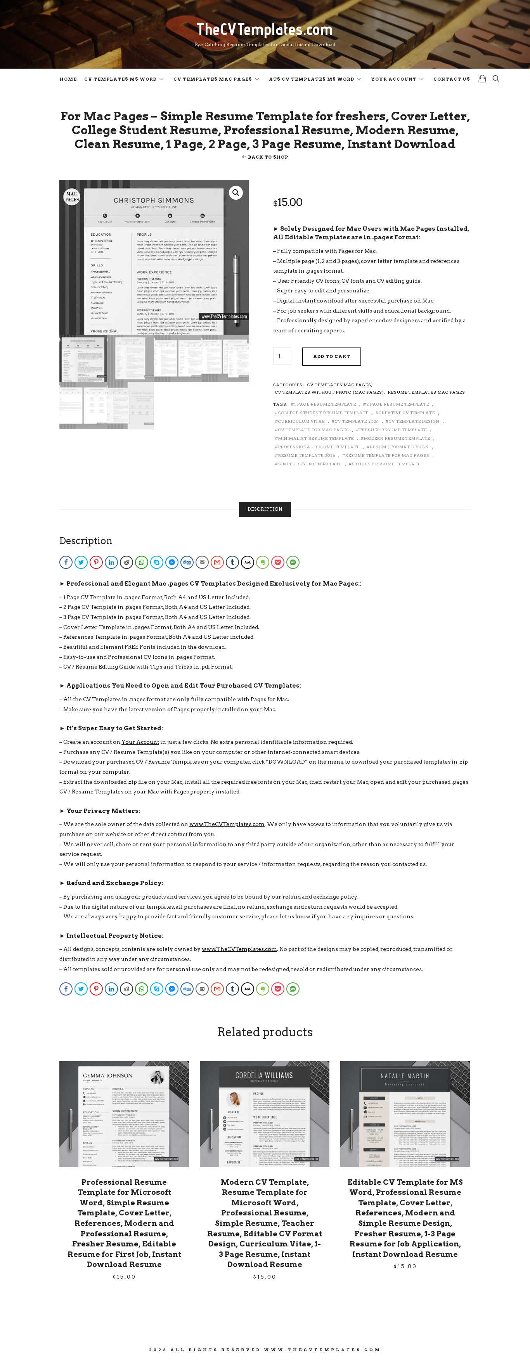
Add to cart (331, 356)
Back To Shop (268, 157)
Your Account (394, 79)
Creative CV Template (407, 413)
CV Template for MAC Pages (313, 430)
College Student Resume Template (323, 413)
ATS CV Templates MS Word (311, 79)
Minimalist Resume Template (316, 438)
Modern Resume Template (397, 438)
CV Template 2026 (357, 421)
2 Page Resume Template (397, 404)
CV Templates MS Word (120, 79)
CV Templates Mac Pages (212, 79)
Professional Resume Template (319, 447)
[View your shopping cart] (482, 78)
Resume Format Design (399, 447)
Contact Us (451, 79)
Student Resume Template (386, 464)
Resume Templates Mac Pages (426, 392)
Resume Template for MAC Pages (387, 455)
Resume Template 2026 (306, 455)
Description (265, 509)
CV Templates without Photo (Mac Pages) (329, 392)
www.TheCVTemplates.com (227, 824)
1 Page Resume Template (325, 404)
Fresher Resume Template (393, 430)
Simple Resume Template (310, 464)
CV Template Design (414, 421)
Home (68, 79)
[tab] (265, 509)
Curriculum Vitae (301, 421)
